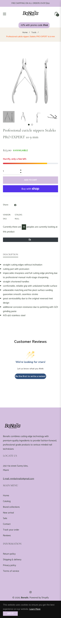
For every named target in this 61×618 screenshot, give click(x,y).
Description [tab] (10, 254)
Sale (5, 518)
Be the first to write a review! (30, 376)
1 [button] (29, 124)
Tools (33, 32)
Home (25, 32)
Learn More (34, 609)
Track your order (11, 530)
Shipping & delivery (12, 560)
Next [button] (56, 116)
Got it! (10, 613)
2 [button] (32, 124)
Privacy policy (9, 565)
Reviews (7, 535)
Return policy (9, 554)
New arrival (8, 513)
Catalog (7, 501)
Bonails (24, 598)
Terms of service (11, 571)
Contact (7, 524)
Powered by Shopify (39, 598)
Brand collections (11, 507)
